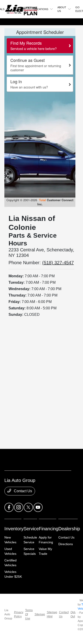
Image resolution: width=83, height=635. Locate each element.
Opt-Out (73, 614)
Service (31, 528)
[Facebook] (9, 507)
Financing (48, 528)
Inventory (14, 528)
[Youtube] (38, 507)
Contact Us (22, 491)
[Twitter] (28, 507)
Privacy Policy (18, 614)
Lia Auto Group (8, 614)
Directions (65, 544)
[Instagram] (18, 507)
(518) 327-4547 (58, 262)
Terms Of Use (29, 614)
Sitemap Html (52, 614)
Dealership (69, 528)
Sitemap (40, 614)
